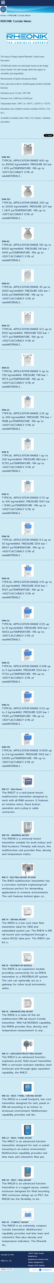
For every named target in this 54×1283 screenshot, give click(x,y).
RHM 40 (6, 325)
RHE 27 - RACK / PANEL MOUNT (17, 1138)
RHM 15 (5, 452)
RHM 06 (5, 578)
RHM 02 (5, 705)
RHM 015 (6, 747)
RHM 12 (5, 494)
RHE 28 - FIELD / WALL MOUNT (16, 1180)
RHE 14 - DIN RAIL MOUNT (14, 919)
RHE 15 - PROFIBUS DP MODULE (17, 965)
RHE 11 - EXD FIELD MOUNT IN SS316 (19, 877)
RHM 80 (5, 241)
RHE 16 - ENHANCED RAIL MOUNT (17, 1011)
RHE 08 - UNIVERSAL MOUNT (15, 835)
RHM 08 (5, 536)
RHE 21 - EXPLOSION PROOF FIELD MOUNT (22, 1053)
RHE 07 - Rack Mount (12, 789)
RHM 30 (5, 367)
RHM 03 (5, 662)
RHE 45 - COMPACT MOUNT (15, 1222)
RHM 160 (6, 157)
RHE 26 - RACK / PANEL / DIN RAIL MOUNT (22, 1095)
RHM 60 (5, 283)
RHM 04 (6, 620)
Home (3, 15)
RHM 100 (6, 199)
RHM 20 (5, 410)
